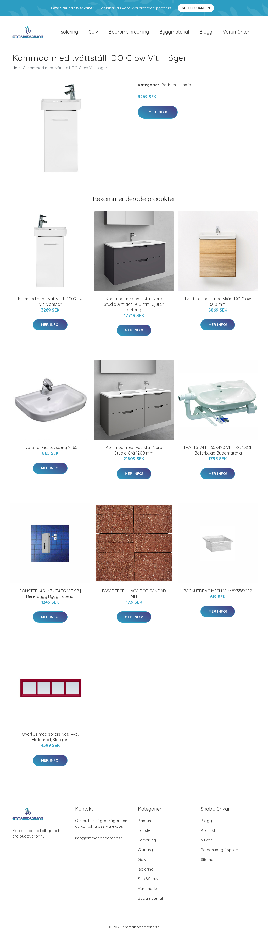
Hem (16, 67)
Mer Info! (158, 112)
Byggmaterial (174, 32)
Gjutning (145, 849)
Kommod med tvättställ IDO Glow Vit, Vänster (50, 301)
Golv (93, 32)
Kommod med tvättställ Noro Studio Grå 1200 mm (134, 450)
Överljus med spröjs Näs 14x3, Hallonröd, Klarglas (50, 737)
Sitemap (208, 859)
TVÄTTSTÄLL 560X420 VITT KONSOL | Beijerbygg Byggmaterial (217, 450)
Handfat (185, 84)
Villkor (206, 840)
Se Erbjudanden (196, 8)
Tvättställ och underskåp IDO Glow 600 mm (217, 301)
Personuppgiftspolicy (220, 849)
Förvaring (147, 840)
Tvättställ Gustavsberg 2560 (50, 447)
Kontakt (208, 830)
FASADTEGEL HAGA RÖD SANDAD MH (134, 593)
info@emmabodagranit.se (99, 837)
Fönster (145, 830)
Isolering (69, 32)
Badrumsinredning (129, 32)
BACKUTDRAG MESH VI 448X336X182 (217, 591)
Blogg (205, 32)
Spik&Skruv (148, 878)
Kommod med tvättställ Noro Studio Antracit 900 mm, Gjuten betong (134, 304)
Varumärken (236, 32)
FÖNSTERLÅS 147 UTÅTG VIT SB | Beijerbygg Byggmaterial (50, 593)
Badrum (168, 84)
